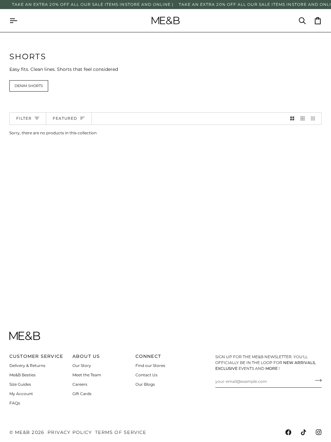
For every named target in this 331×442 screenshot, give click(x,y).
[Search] (298, 20)
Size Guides (20, 384)
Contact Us (146, 374)
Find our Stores (150, 365)
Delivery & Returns (27, 365)
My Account (21, 393)
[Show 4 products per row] (314, 119)
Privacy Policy (70, 432)
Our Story (81, 365)
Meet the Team (86, 374)
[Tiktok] (303, 432)
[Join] (316, 380)
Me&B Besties (22, 374)
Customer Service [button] (36, 356)
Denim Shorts (29, 85)
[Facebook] (288, 432)
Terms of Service (120, 432)
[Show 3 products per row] (302, 119)
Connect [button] (148, 356)
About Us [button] (86, 356)
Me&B (22, 432)
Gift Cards (81, 393)
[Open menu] (17, 20)
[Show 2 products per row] (292, 119)
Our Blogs (145, 384)
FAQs (14, 403)
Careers (79, 384)
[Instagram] (319, 432)
